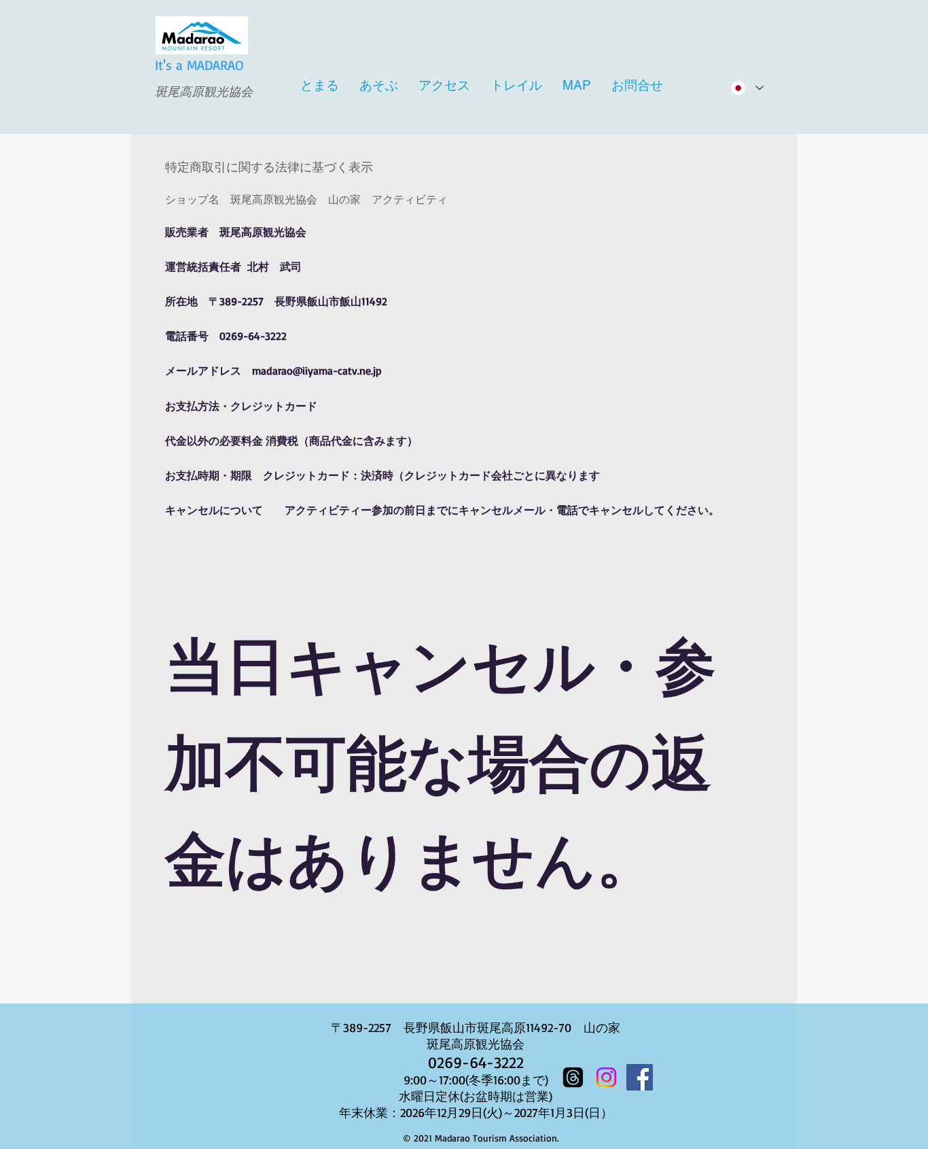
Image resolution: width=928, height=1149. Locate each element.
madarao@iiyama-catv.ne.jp (317, 370)
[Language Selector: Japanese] (746, 88)
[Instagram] (606, 1077)
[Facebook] (639, 1077)
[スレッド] (573, 1077)
